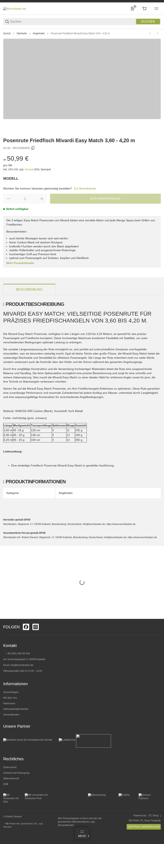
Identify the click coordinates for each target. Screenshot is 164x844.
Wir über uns (10, 697)
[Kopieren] (33, 148)
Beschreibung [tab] (29, 289)
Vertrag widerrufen (144, 826)
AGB (5, 784)
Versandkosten (11, 714)
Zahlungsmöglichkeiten (16, 709)
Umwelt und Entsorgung (16, 772)
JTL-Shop (153, 815)
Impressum (9, 703)
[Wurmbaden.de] (14, 8)
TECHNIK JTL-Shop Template (144, 820)
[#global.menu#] (156, 8)
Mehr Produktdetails (20, 263)
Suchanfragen (11, 692)
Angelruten (39, 33)
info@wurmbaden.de (22, 665)
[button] (157, 617)
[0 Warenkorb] (144, 8)
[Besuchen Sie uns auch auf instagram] (35, 627)
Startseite (22, 33)
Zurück (7, 33)
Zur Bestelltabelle (85, 188)
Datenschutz (10, 767)
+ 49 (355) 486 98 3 (16, 653)
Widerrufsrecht (11, 778)
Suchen (148, 21)
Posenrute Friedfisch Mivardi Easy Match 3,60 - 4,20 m (80, 33)
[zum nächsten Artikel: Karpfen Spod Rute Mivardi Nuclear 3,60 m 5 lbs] (157, 33)
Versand (29, 169)
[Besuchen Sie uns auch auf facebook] (26, 627)
